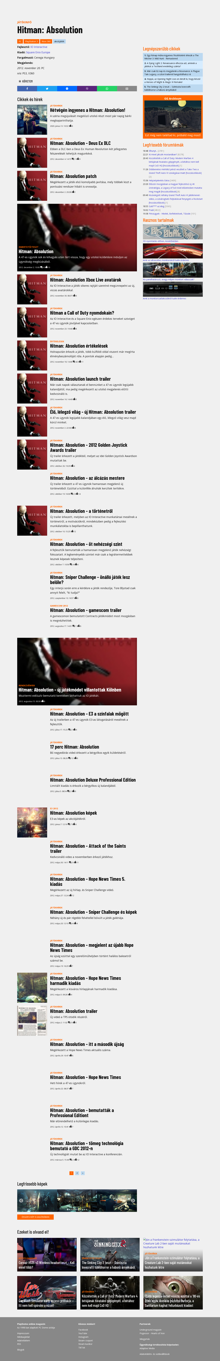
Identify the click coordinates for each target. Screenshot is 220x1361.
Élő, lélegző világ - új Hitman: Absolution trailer (93, 412)
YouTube (82, 1333)
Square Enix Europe (38, 52)
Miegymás (145, 1339)
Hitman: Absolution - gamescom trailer (86, 610)
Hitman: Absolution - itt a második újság (87, 1044)
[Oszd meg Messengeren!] (67, 88)
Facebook (83, 1329)
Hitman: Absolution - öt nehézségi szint (86, 544)
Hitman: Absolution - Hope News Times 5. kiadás (87, 881)
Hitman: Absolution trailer (73, 1011)
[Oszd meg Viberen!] (87, 88)
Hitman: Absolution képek (73, 813)
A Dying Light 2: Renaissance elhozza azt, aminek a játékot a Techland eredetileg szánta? (170, 65)
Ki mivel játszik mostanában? (163, 154)
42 (76, 362)
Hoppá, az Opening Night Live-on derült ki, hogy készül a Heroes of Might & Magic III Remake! (172, 80)
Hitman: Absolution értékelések (79, 346)
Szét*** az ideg (156, 206)
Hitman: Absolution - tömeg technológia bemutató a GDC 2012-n (86, 1145)
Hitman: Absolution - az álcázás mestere (87, 478)
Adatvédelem (23, 1340)
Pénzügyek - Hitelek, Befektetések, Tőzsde (169, 213)
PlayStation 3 (31, 41)
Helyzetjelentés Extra (159, 180)
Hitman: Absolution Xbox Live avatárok (85, 279)
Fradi (151, 210)
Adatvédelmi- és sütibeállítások (155, 1354)
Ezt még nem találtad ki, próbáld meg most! (173, 135)
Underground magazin (150, 1329)
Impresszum (23, 1333)
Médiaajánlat (23, 1336)
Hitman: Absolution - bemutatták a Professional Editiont (82, 1112)
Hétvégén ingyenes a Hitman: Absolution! (87, 110)
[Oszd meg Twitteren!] (47, 88)
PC (20, 41)
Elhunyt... (153, 150)
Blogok (20, 1349)
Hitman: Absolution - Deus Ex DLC (80, 143)
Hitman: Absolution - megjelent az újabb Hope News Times (91, 947)
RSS (19, 1344)
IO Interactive (39, 47)
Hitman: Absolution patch (73, 176)
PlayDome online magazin (31, 1324)
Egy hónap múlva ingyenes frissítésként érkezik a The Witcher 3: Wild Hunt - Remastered (171, 57)
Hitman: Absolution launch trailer (80, 379)
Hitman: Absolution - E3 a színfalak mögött (89, 713)
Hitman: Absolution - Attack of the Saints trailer (88, 848)
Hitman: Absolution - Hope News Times (85, 1077)
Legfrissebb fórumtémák (163, 144)
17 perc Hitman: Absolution (74, 746)
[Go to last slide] (21, 1201)
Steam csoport (85, 1340)
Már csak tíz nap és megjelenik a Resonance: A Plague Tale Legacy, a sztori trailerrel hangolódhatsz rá (172, 73)
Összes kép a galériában (35, 1217)
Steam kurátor (85, 1344)
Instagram (83, 1336)
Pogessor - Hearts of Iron (152, 1333)
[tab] (67, 1209)
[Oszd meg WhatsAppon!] (107, 88)
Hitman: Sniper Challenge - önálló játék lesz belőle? (90, 579)
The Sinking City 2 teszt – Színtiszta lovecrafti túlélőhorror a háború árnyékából (167, 88)
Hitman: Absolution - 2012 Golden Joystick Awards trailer (88, 447)
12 (72, 758)
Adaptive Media (147, 1348)
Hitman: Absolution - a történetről (81, 511)
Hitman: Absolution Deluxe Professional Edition (93, 780)
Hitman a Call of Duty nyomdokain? (82, 313)
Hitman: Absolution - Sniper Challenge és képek (93, 912)
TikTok (81, 1347)
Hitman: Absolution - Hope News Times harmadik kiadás (85, 980)
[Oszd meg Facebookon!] (27, 88)
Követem (27, 81)
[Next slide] (133, 1201)
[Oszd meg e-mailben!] (127, 88)
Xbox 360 (46, 41)
